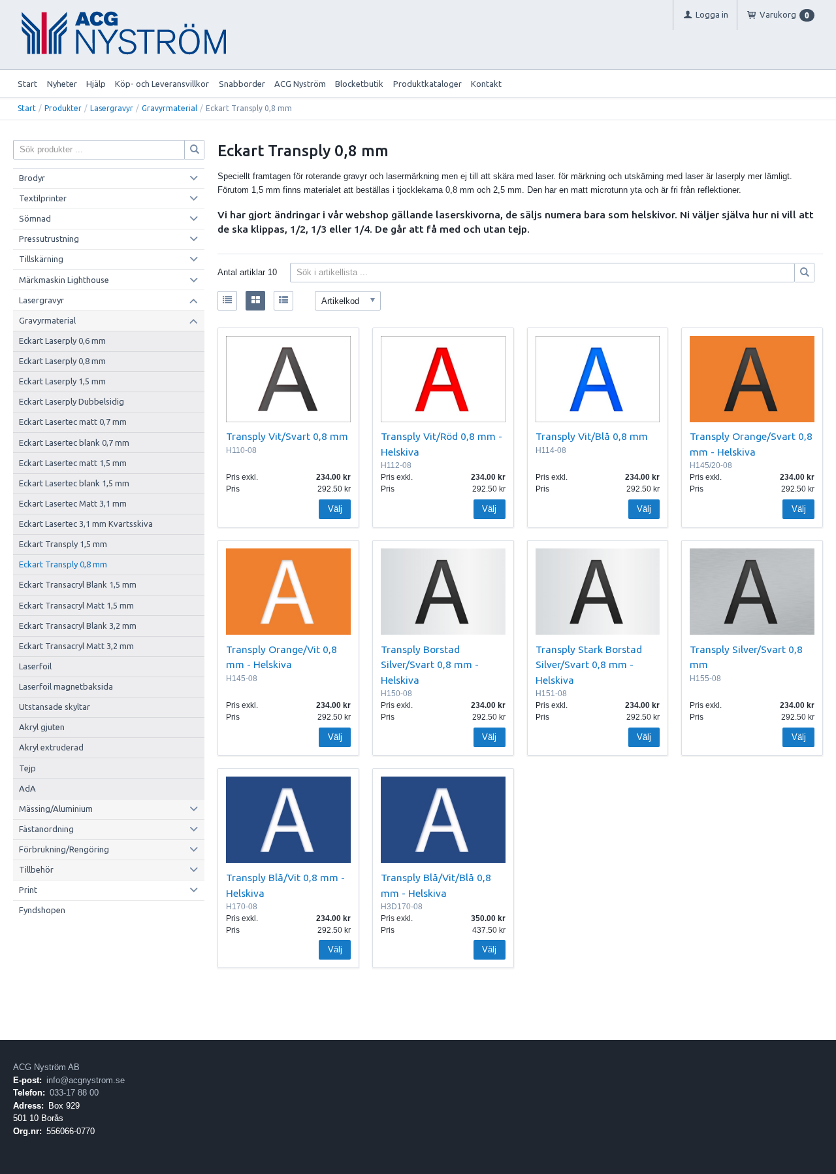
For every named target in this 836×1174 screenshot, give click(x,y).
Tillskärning (41, 258)
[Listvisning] (227, 300)
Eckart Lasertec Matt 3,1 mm (73, 503)
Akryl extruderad (51, 747)
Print (28, 889)
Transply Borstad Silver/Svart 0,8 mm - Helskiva (430, 664)
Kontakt (486, 83)
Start (27, 83)
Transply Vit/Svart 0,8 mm (287, 436)
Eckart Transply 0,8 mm (63, 564)
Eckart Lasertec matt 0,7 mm (73, 421)
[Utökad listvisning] (283, 300)
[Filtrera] (804, 272)
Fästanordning (46, 828)
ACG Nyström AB (46, 1067)
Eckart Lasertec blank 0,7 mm (74, 442)
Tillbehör (36, 869)
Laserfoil (35, 666)
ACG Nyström (300, 83)
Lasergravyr (111, 108)
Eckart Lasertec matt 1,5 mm (73, 462)
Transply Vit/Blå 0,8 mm (592, 436)
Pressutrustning (49, 238)
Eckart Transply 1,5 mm (63, 543)
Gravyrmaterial (169, 108)
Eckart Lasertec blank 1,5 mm (74, 483)
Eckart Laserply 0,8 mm (62, 360)
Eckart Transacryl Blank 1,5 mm (78, 584)
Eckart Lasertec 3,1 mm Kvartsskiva (86, 523)
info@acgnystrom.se (85, 1080)
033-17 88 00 (74, 1093)
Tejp (27, 768)
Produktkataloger (427, 83)
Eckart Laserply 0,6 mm (62, 340)
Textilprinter (43, 198)
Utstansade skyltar (54, 706)
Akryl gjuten (42, 726)
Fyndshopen (42, 909)
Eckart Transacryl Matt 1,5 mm (76, 605)
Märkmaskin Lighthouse (64, 279)
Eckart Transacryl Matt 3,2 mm (76, 645)
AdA (27, 788)
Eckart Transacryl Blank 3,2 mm (78, 625)
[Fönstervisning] (255, 300)
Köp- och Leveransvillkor (162, 83)
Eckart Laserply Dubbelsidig (71, 401)
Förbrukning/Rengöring (64, 849)
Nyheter (62, 83)
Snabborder (242, 83)
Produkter (63, 108)
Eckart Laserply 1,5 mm (62, 381)
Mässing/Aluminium (56, 808)
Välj (335, 509)
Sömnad (35, 218)
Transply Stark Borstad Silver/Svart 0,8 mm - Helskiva (589, 664)
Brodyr (32, 177)
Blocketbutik (359, 83)
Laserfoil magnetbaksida (66, 686)
